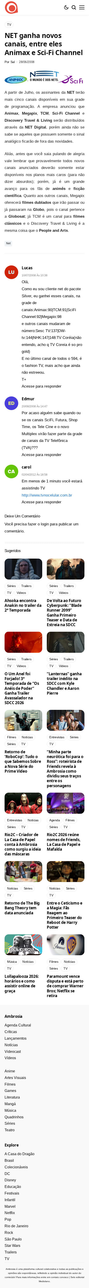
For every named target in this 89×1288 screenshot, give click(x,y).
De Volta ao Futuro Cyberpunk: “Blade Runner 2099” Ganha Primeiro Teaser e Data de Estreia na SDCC (64, 612)
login (45, 524)
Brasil (9, 1160)
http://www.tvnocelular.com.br (47, 495)
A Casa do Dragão (19, 1154)
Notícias (11, 1045)
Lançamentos (15, 1038)
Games (10, 1091)
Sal (12, 62)
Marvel (10, 1206)
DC (7, 1174)
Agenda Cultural (18, 1025)
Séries (10, 1123)
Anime (10, 1071)
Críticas (11, 1032)
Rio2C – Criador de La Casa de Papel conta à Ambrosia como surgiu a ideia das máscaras (23, 844)
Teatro (10, 1130)
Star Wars (12, 1246)
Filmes (10, 1084)
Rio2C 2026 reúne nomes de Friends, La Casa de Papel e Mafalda (63, 842)
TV (7, 1259)
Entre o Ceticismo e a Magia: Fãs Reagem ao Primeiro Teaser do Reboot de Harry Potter (64, 915)
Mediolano (44, 1281)
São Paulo (13, 1239)
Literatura (12, 1097)
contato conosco (59, 1277)
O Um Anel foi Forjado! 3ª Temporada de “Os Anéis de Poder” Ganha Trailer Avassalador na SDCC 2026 (22, 688)
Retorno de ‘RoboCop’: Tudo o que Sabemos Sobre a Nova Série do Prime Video (23, 761)
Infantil (10, 1200)
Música (10, 1110)
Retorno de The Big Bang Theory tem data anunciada (22, 907)
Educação (13, 1187)
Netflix (10, 1213)
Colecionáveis (16, 1167)
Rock (9, 1233)
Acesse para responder (41, 386)
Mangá (10, 1104)
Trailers (11, 1252)
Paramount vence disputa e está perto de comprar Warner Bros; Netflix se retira (65, 986)
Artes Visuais (15, 1078)
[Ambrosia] (11, 7)
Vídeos (10, 1058)
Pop (8, 1219)
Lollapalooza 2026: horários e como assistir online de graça (22, 983)
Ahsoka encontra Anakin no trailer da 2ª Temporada (23, 605)
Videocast (13, 1052)
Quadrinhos (14, 1117)
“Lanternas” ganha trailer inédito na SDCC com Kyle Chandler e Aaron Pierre (64, 683)
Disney (10, 1180)
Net (8, 243)
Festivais (12, 1193)
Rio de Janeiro (16, 1226)
